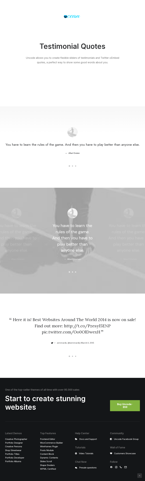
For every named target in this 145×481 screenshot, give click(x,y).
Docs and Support (88, 439)
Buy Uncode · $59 (125, 405)
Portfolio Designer (14, 442)
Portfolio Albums (13, 461)
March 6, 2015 (87, 343)
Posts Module (47, 450)
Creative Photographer (16, 439)
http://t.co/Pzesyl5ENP (87, 325)
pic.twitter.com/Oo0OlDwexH (71, 332)
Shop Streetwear (13, 450)
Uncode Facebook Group (126, 439)
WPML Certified (48, 469)
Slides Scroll (46, 461)
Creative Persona (13, 446)
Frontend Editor (47, 439)
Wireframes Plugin (49, 446)
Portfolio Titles (12, 454)
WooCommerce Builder (51, 442)
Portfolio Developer (14, 457)
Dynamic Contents (49, 457)
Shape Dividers (47, 465)
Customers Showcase (125, 453)
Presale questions (88, 467)
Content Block (47, 454)
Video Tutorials (86, 453)
